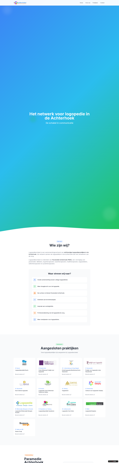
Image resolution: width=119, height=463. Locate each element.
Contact (102, 2)
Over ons (87, 2)
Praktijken (95, 2)
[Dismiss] (117, 461)
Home (81, 2)
